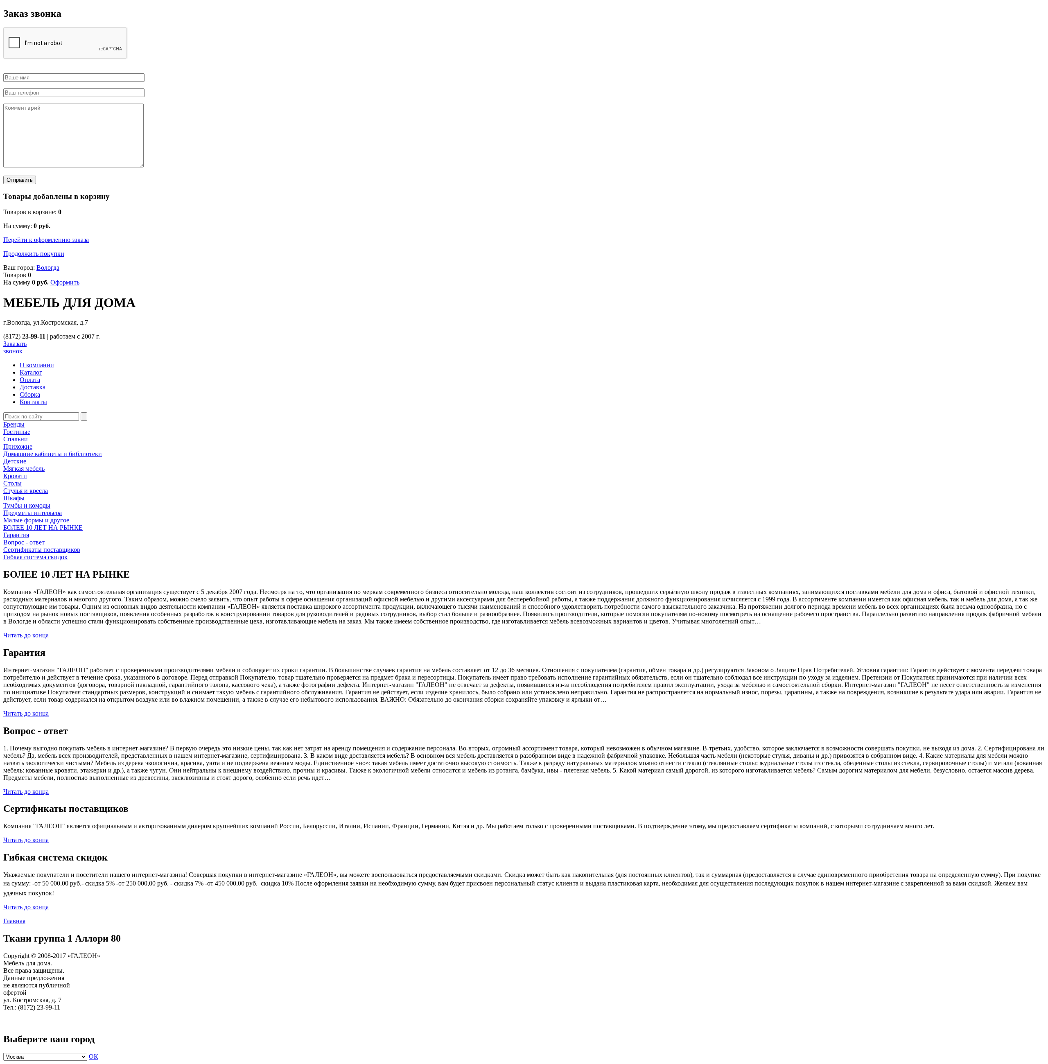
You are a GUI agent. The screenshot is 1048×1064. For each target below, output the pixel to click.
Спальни (15, 439)
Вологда (47, 267)
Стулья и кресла (25, 490)
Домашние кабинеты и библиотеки (52, 453)
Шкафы (14, 498)
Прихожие (17, 446)
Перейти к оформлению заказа (46, 239)
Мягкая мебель (24, 468)
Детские (14, 461)
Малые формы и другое (36, 520)
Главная (14, 920)
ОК (93, 1056)
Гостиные (16, 431)
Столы (12, 483)
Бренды (14, 424)
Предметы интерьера (32, 512)
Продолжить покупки (33, 253)
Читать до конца (26, 635)
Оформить (64, 282)
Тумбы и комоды (26, 505)
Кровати (15, 475)
